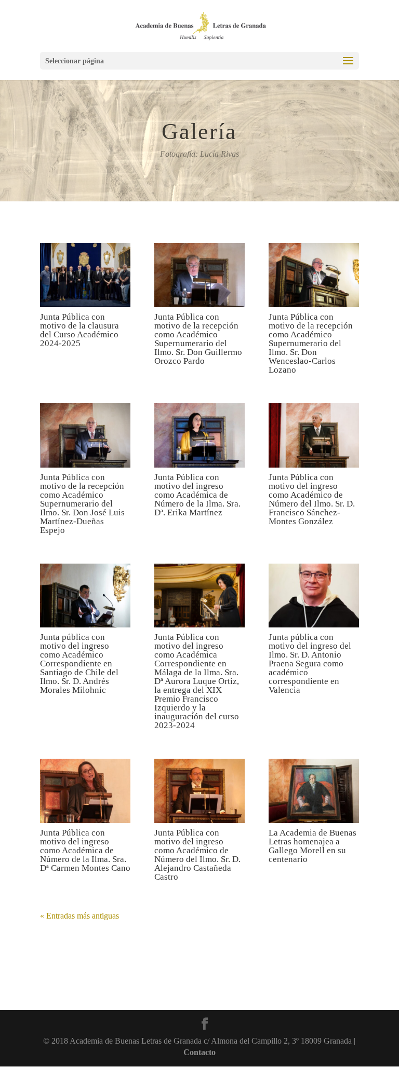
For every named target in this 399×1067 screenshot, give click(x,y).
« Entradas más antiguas (79, 915)
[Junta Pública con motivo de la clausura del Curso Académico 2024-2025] (85, 275)
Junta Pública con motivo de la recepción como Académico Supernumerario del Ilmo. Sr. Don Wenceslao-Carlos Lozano (311, 343)
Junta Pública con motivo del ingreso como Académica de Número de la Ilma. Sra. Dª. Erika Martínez (197, 494)
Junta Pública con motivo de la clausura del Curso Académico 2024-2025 (79, 330)
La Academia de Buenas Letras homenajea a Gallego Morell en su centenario (312, 846)
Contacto (199, 1052)
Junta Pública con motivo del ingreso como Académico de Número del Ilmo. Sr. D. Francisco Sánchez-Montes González (312, 499)
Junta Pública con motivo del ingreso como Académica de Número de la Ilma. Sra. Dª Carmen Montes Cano (85, 850)
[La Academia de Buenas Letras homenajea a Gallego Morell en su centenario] (314, 791)
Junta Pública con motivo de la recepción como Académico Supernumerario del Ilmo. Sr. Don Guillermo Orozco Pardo (198, 339)
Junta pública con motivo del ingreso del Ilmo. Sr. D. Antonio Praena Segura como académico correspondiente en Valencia (310, 663)
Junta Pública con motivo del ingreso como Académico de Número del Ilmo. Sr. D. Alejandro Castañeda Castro (197, 855)
